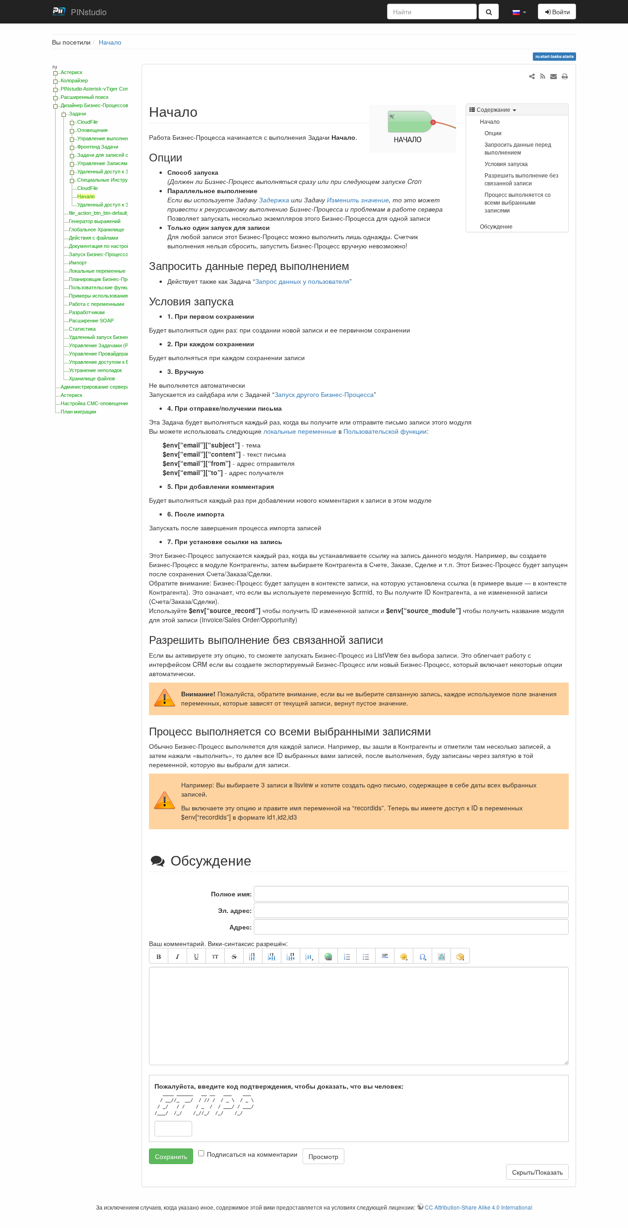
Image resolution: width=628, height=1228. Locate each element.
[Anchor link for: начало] (204, 111)
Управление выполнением (108, 138)
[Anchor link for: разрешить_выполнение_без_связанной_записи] (388, 639)
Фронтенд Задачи (97, 146)
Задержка (274, 199)
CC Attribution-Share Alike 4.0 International (478, 1207)
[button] (519, 11)
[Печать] (564, 75)
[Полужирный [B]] (158, 956)
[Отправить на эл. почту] (553, 75)
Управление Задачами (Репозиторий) (113, 345)
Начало (110, 41)
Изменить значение (358, 199)
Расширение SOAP (91, 320)
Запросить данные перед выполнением (518, 148)
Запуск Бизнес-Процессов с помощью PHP (120, 254)
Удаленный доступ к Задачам (111, 171)
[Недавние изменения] (542, 75)
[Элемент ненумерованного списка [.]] (366, 956)
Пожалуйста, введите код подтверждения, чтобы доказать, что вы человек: (279, 1085)
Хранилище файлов (92, 378)
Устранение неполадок (95, 370)
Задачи (77, 113)
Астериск (71, 72)
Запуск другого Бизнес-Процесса (324, 394)
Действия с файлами (93, 238)
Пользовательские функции (101, 287)
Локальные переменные (97, 271)
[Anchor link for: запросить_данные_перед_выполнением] (354, 265)
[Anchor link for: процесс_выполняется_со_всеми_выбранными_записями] (436, 730)
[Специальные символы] (422, 956)
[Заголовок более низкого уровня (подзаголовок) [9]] (271, 956)
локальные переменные (300, 431)
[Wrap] (460, 956)
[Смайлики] (403, 956)
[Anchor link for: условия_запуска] (239, 300)
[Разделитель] (384, 956)
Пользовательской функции (385, 431)
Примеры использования (98, 295)
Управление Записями (103, 163)
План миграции (78, 411)
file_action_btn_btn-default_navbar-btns (113, 213)
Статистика (82, 329)
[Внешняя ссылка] (328, 956)
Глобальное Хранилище (96, 229)
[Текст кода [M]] (215, 956)
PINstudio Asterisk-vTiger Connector (102, 89)
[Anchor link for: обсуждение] (262, 859)
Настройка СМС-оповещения (95, 403)
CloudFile (87, 122)
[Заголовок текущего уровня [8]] (253, 956)
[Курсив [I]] (177, 956)
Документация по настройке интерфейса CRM (123, 246)
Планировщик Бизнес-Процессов (108, 279)
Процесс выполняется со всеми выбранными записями (518, 202)
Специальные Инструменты (110, 180)
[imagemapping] (441, 956)
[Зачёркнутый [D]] (234, 956)
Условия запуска (506, 163)
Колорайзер (74, 80)
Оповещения (92, 130)
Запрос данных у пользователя (302, 281)
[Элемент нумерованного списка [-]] (347, 956)
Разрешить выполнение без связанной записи (522, 179)
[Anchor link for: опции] (187, 156)
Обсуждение (496, 226)
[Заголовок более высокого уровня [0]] (290, 956)
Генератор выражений (94, 221)
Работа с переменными (96, 304)
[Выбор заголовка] (309, 956)
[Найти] (489, 11)
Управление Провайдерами (101, 353)
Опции (493, 133)
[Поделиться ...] (532, 75)
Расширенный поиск (84, 97)
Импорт (78, 262)
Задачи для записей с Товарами (115, 155)
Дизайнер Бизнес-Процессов (94, 105)
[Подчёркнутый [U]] (196, 956)
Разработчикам (87, 312)
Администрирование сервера (95, 387)
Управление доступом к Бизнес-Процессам (120, 362)
